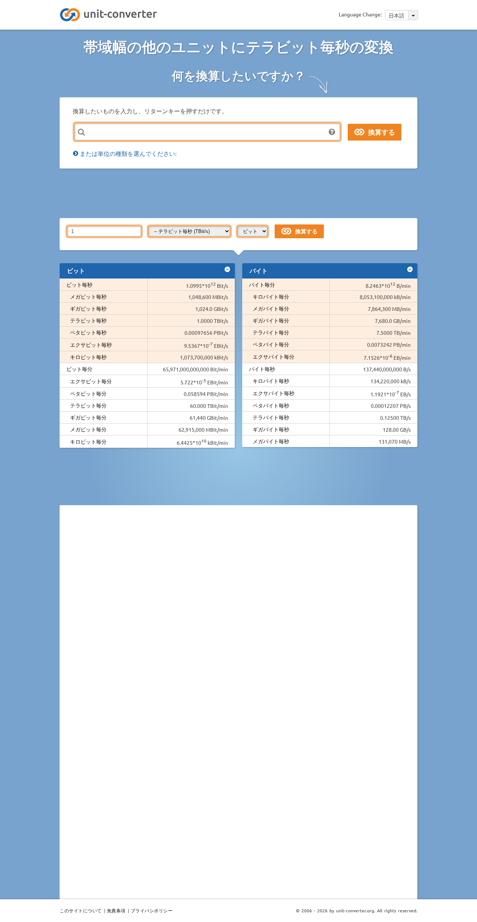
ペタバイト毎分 (271, 344)
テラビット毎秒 (88, 320)
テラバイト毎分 (271, 332)
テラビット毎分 (88, 405)
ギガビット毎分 (88, 417)
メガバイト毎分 (271, 308)
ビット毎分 (79, 368)
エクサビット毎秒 (91, 344)
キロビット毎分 (88, 441)
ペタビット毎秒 (88, 332)
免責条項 (116, 910)
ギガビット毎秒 (88, 308)
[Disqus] (238, 613)
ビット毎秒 (79, 284)
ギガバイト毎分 (271, 320)
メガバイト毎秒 (271, 441)
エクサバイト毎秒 (273, 393)
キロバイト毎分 (271, 296)
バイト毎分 (262, 284)
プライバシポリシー (152, 910)
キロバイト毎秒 (271, 380)
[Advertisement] (240, 193)
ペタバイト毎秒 (271, 405)
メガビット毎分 (88, 429)
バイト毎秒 (262, 368)
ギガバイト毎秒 (271, 429)
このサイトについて (81, 910)
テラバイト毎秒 (271, 417)
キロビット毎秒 (88, 356)
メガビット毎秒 (88, 296)
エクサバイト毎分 (273, 356)
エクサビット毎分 (91, 381)
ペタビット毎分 (88, 393)
